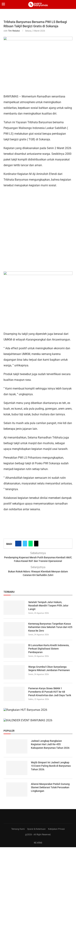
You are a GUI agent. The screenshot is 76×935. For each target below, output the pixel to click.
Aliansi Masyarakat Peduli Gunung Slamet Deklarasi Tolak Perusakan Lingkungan (50, 787)
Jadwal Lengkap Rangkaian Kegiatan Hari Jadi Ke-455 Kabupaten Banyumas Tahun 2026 (50, 744)
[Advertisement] (38, 229)
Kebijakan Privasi (56, 829)
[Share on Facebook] (18, 543)
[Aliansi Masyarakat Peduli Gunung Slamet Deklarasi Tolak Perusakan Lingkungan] (16, 789)
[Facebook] (37, 816)
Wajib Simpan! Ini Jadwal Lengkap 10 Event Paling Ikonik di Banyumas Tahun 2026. (51, 766)
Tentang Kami (18, 829)
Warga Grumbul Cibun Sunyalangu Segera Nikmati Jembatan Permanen (49, 668)
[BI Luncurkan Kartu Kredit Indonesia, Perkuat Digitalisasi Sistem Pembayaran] (14, 651)
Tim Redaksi (14, 31)
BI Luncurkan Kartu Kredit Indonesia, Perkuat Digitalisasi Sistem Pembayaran (48, 649)
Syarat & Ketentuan (36, 829)
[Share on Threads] (36, 543)
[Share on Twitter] (25, 543)
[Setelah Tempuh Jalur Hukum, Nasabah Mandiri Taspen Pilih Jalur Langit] (14, 608)
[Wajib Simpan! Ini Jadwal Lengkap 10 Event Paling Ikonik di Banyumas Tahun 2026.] (16, 768)
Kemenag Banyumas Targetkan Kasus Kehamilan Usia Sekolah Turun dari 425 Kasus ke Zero (50, 627)
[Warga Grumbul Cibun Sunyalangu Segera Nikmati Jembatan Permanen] (14, 672)
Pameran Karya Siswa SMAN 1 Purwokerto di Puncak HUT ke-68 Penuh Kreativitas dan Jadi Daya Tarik (49, 692)
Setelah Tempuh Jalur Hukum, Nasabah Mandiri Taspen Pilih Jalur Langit (48, 606)
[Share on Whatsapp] (30, 543)
